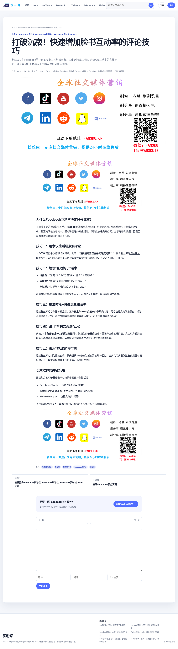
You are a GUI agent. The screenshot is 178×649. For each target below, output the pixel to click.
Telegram (88, 5)
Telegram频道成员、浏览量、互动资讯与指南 (113, 640)
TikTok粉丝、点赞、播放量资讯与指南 (145, 639)
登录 (162, 5)
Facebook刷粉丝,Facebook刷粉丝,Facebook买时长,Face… (40, 28)
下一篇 (136, 520)
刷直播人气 (67, 467)
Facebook (60, 5)
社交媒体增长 (46, 467)
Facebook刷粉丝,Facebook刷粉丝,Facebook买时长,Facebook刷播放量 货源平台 (79, 71)
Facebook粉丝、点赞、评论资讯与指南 (113, 633)
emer (19, 71)
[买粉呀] (11, 5)
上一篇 (41, 520)
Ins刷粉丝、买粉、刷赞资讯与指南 (112, 625)
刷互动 (92, 467)
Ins (34, 5)
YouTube (46, 5)
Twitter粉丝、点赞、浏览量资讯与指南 (145, 632)
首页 (27, 5)
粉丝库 (57, 467)
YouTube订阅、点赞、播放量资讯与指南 (145, 626)
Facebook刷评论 (80, 467)
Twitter (74, 5)
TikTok (102, 5)
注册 (171, 5)
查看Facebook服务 (126, 504)
